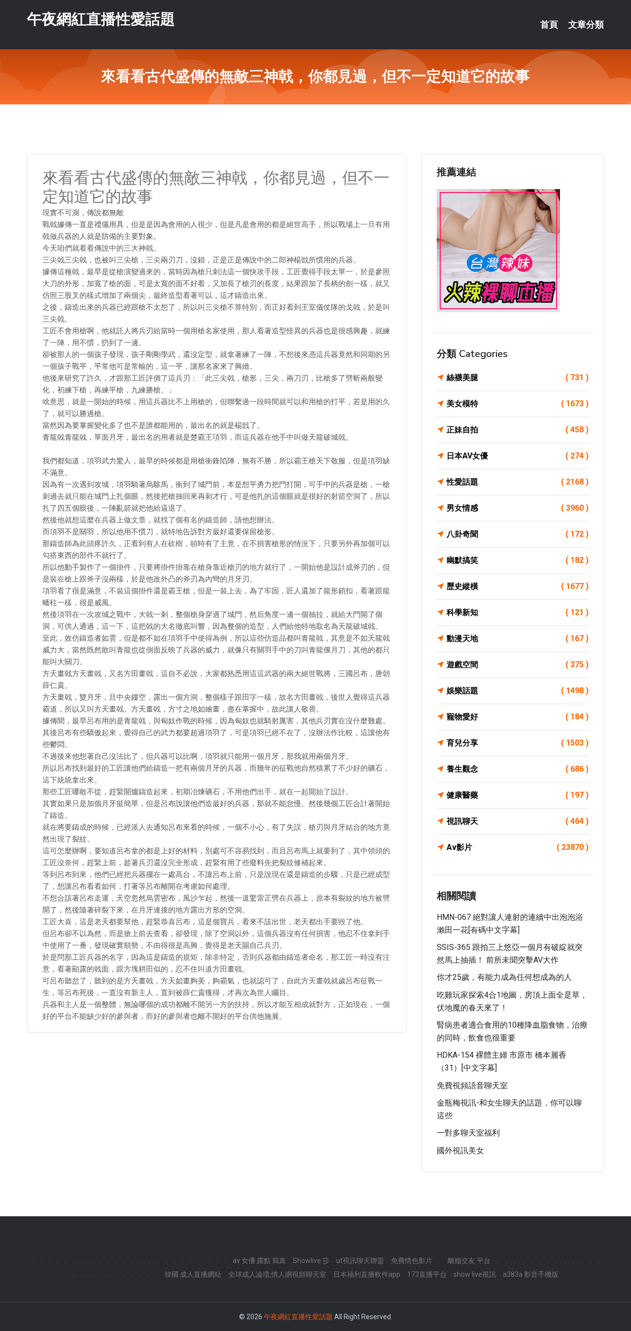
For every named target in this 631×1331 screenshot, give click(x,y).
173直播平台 (427, 1274)
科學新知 (518, 612)
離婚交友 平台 (469, 1261)
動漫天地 (518, 638)
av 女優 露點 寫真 (259, 1261)
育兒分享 (518, 742)
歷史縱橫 (518, 586)
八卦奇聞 (518, 534)
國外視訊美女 (460, 1150)
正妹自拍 (518, 429)
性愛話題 (518, 482)
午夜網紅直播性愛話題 (101, 19)
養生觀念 (518, 769)
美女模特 (518, 403)
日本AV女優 (518, 455)
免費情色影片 (411, 1261)
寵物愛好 (518, 716)
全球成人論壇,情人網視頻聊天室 (277, 1274)
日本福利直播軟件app (366, 1274)
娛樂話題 (518, 690)
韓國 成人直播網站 (193, 1274)
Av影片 (518, 847)
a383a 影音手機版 (531, 1274)
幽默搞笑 (518, 560)
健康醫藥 (518, 795)
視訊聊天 (518, 821)
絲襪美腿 (518, 377)
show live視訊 (475, 1274)
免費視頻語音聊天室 (472, 1085)
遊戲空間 (518, 664)
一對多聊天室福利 (468, 1132)
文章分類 (586, 25)
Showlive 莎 (311, 1261)
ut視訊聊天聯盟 (360, 1261)
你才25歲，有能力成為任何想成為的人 (504, 977)
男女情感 (518, 508)
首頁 (549, 25)
